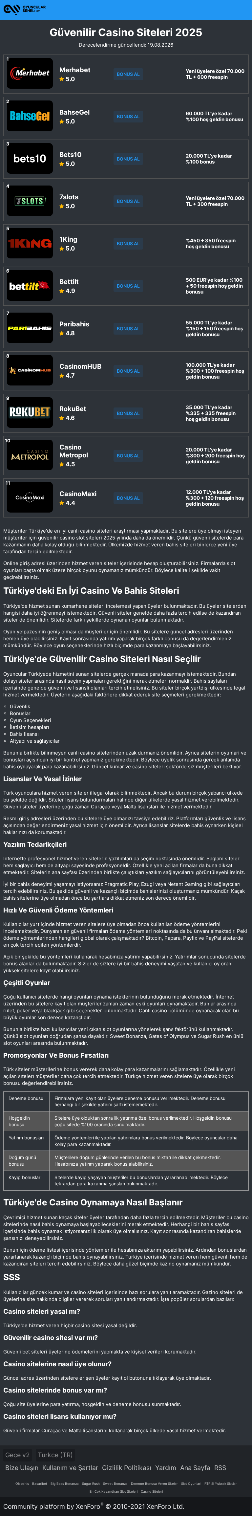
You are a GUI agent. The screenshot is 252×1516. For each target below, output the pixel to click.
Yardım (165, 1468)
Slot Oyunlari (191, 1483)
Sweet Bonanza (115, 1483)
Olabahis (22, 1483)
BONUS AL (128, 74)
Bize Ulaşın (21, 1468)
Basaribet (39, 1483)
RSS (220, 1468)
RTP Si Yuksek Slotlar (220, 1483)
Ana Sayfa (195, 1468)
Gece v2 (17, 1455)
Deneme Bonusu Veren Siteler (154, 1483)
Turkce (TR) (55, 1455)
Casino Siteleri (152, 1491)
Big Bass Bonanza (65, 1483)
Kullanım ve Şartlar (70, 1468)
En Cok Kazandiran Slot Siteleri (113, 1491)
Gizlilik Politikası (126, 1468)
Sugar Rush (91, 1483)
